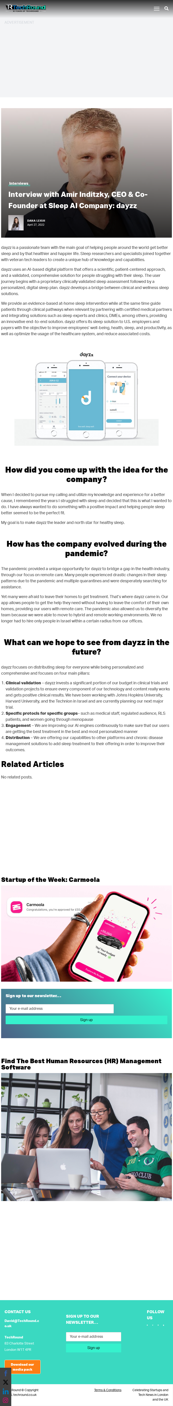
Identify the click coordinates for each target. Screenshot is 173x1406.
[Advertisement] (86, 60)
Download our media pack (22, 1367)
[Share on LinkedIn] (5, 1391)
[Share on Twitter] (5, 1382)
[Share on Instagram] (5, 1400)
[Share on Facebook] (5, 1373)
